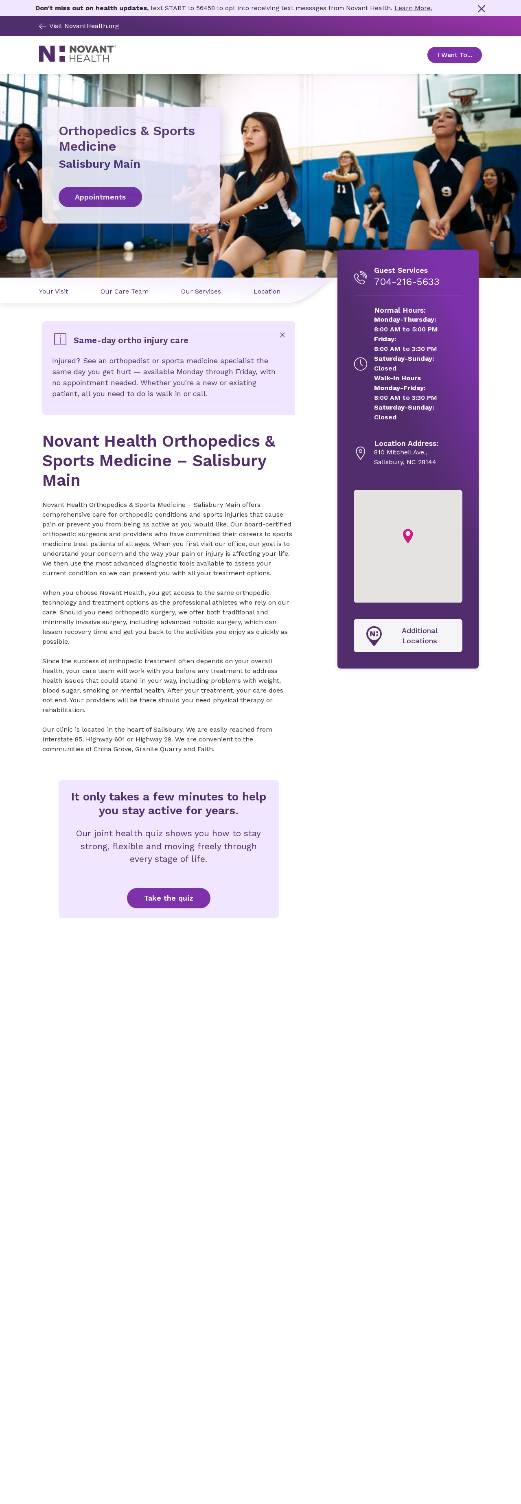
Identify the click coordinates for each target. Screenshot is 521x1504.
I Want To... (459, 55)
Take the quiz (168, 898)
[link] (131, 197)
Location (267, 291)
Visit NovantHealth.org (84, 26)
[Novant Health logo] (77, 60)
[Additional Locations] (408, 636)
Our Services (201, 291)
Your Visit (53, 291)
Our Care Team (125, 291)
